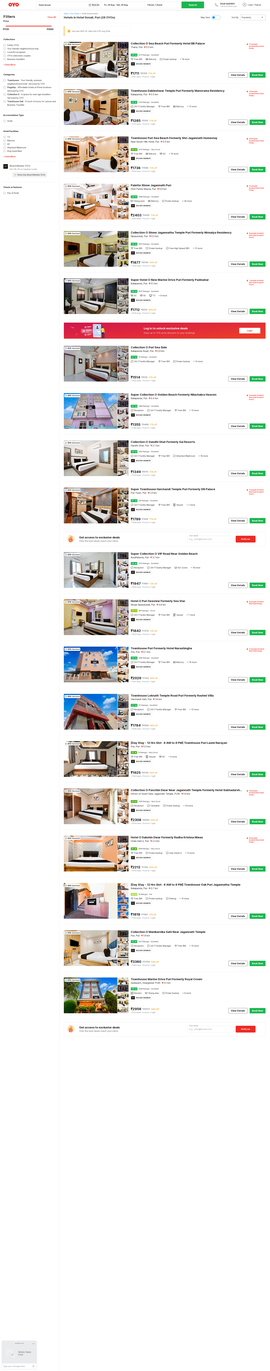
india (66, 14)
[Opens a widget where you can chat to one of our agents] (19, 1355)
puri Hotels (74, 14)
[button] (52, 17)
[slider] (4, 26)
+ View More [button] (9, 64)
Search (193, 5)
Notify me (245, 539)
